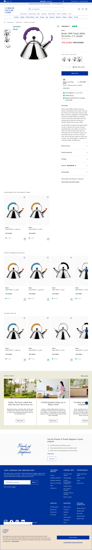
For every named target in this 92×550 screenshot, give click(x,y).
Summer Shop (32, 14)
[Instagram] (6, 521)
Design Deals (81, 516)
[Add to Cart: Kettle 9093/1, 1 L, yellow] (48, 239)
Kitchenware (10, 22)
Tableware (67, 520)
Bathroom (58, 17)
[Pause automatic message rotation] (63, 1)
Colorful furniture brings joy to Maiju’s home (53, 403)
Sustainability (67, 478)
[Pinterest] (17, 521)
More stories (84, 376)
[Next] (86, 403)
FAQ (51, 485)
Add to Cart (75, 73)
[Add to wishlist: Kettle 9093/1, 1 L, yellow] (48, 197)
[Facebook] (11, 521)
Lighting (22, 17)
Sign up (34, 482)
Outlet (69, 14)
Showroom (53, 509)
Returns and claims (55, 483)
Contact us (53, 488)
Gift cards (79, 513)
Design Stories (51, 14)
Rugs (47, 17)
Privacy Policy (15, 541)
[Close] (30, 524)
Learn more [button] (66, 88)
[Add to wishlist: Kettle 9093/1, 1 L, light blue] (24, 197)
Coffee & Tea (19, 22)
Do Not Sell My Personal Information (73, 542)
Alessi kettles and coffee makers (70, 182)
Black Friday (80, 518)
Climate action (68, 486)
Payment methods (55, 478)
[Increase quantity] (69, 67)
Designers (64, 14)
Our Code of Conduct (67, 489)
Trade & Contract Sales (82, 474)
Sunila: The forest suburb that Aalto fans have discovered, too (20, 403)
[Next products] (86, 270)
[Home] (4, 22)
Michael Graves (65, 38)
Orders (52, 475)
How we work (81, 478)
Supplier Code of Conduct (68, 493)
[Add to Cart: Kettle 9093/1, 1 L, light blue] (25, 239)
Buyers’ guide (68, 497)
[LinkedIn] (23, 521)
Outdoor (64, 17)
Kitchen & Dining (30, 17)
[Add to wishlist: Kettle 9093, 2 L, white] (71, 318)
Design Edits (80, 511)
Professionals (54, 507)
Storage (42, 17)
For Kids (76, 17)
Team (78, 480)
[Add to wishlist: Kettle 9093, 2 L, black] (71, 258)
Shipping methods (55, 480)
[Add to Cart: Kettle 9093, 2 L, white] (71, 360)
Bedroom (52, 17)
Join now (51, 459)
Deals (38, 14)
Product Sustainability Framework (67, 482)
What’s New (67, 507)
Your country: (8, 487)
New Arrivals (24, 14)
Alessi (63, 30)
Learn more (50, 453)
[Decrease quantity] (62, 67)
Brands (58, 14)
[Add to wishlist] (58, 26)
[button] (79, 9)
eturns (72, 95)
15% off (42, 1)
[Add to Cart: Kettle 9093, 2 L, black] (71, 299)
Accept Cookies (73, 537)
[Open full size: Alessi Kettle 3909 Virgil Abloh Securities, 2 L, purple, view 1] (36, 43)
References (80, 483)
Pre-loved (53, 514)
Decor (37, 17)
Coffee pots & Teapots (29, 22)
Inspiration (44, 14)
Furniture (16, 17)
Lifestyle (70, 17)
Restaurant (53, 512)
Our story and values (68, 474)
